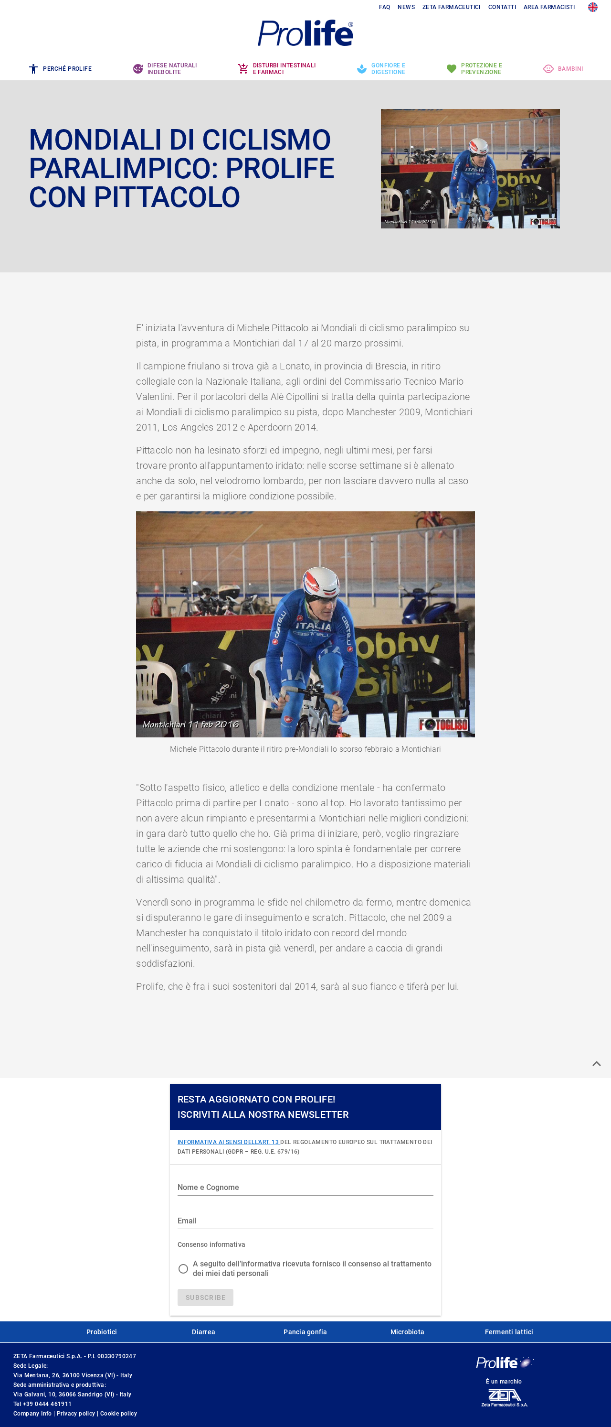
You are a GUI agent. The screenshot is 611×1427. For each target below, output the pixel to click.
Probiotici (101, 1332)
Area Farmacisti (549, 7)
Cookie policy (118, 1413)
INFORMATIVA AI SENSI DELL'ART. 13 (229, 1142)
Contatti (502, 7)
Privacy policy (77, 1413)
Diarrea (203, 1332)
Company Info (33, 1413)
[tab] (60, 68)
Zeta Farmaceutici (451, 7)
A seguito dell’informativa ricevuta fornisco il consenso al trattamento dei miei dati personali (312, 1268)
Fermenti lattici (509, 1332)
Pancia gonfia (305, 1332)
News (406, 7)
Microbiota (407, 1332)
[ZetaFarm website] (504, 1407)
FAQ (384, 7)
